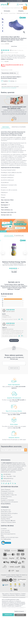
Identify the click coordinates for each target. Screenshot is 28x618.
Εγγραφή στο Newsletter (7, 500)
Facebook (2, 483)
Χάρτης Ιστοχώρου (20, 595)
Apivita (13, 574)
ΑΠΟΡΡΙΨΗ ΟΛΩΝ (20, 614)
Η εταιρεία (4, 528)
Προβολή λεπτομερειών (19, 611)
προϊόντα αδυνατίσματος (14, 465)
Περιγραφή (5, 127)
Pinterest (11, 483)
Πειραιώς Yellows (5, 518)
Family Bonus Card (6, 511)
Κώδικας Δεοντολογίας (9, 595)
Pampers (19, 576)
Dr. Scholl (22, 574)
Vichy (15, 576)
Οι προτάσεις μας (19, 235)
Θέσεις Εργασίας (5, 532)
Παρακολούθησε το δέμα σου (9, 494)
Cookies (23, 593)
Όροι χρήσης (5, 593)
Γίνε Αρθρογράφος (6, 539)
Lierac (8, 574)
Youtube (8, 483)
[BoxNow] (23, 566)
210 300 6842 (7, 474)
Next (25, 252)
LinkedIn (15, 483)
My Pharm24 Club (5, 509)
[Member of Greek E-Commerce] (5, 580)
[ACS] (17, 570)
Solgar (17, 574)
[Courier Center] (11, 570)
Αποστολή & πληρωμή (19, 127)
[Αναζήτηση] (25, 8)
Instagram (4, 483)
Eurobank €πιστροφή (6, 517)
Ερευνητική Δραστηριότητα (8, 533)
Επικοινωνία (4, 498)
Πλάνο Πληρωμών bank (8, 520)
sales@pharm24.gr (8, 478)
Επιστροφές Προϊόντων (7, 493)
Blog (2, 535)
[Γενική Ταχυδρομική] (10, 566)
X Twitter (13, 483)
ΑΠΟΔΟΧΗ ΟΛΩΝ (8, 614)
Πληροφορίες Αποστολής (7, 491)
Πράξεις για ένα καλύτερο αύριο (9, 537)
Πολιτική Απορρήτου (15, 593)
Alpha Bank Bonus (6, 515)
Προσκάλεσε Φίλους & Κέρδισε (9, 513)
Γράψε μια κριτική (14, 340)
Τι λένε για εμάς (5, 530)
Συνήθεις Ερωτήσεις (6, 496)
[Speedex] (17, 566)
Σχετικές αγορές (8, 235)
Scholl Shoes (14, 46)
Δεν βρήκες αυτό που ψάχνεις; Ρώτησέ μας (14, 358)
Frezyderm (3, 574)
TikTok (6, 483)
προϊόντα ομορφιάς (12, 468)
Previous (3, 252)
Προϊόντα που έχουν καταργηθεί (9, 87)
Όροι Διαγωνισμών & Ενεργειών (9, 501)
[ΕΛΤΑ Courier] (4, 566)
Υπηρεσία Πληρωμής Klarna (8, 522)
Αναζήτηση (25, 449)
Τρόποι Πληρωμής (5, 489)
